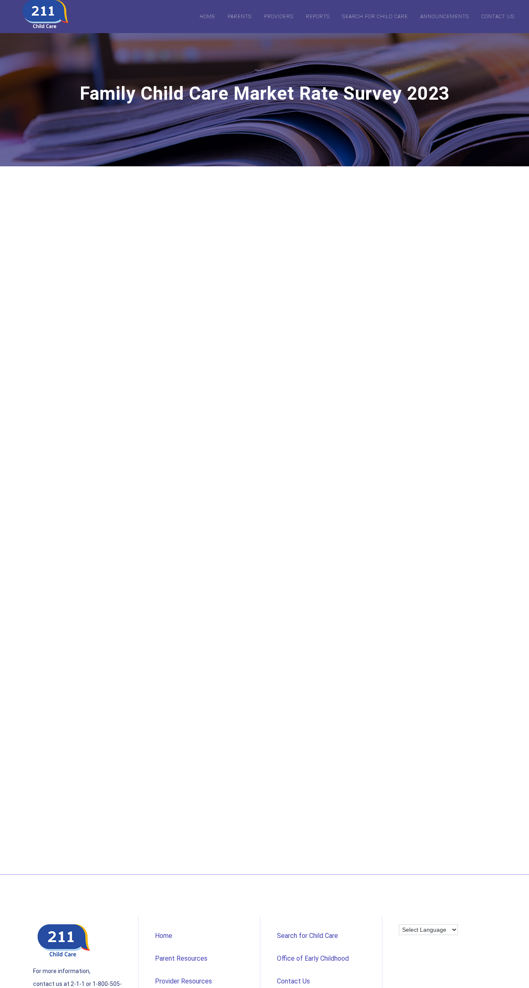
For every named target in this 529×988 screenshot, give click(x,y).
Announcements (444, 16)
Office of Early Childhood (313, 958)
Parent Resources (181, 958)
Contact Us (498, 16)
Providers (278, 16)
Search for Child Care (375, 16)
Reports (318, 16)
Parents (240, 16)
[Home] (45, 14)
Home (207, 16)
